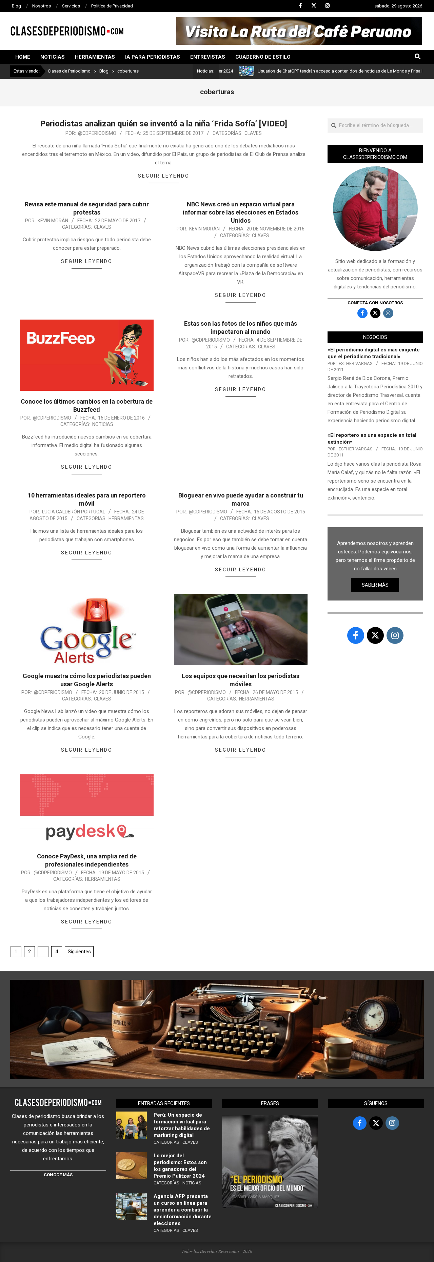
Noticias (102, 424)
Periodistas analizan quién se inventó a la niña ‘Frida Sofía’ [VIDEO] (163, 123)
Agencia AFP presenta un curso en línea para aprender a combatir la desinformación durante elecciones (183, 1209)
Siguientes (79, 952)
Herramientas (126, 518)
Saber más (375, 585)
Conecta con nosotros (375, 302)
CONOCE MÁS (58, 1174)
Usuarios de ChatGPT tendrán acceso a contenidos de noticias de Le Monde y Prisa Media (313, 71)
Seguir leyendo (164, 176)
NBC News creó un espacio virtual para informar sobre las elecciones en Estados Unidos (240, 212)
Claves (253, 133)
